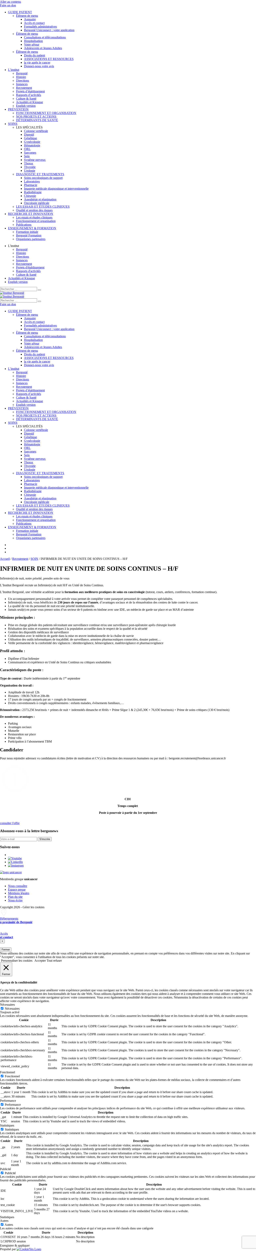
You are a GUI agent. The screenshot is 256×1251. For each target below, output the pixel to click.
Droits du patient (34, 55)
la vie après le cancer (37, 62)
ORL (27, 149)
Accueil (5, 558)
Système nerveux (35, 159)
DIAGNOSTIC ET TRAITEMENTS (40, 174)
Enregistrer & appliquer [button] (15, 1245)
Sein (27, 156)
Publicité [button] (5, 1169)
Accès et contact (34, 23)
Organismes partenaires (30, 239)
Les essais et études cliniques (34, 217)
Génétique (30, 138)
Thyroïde (30, 167)
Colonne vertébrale (36, 131)
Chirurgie (30, 195)
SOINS (12, 123)
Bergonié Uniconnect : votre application (49, 30)
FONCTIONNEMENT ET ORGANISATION (46, 113)
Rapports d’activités (28, 95)
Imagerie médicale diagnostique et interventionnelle (56, 188)
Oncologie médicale (36, 203)
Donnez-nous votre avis (39, 66)
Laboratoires (32, 181)
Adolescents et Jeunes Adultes (43, 48)
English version (26, 105)
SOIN (34, 558)
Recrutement (24, 87)
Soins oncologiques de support (43, 177)
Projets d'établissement (30, 267)
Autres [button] (4, 1220)
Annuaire (30, 19)
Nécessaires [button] (7, 1004)
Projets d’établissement (30, 91)
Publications (23, 224)
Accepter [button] (40, 960)
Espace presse (17, 889)
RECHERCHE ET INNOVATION (30, 214)
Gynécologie (32, 141)
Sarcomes (30, 152)
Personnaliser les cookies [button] (16, 960)
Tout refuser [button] (54, 960)
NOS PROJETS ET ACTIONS (36, 116)
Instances (22, 84)
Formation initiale (27, 232)
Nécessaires (12, 1008)
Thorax (28, 163)
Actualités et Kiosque (29, 102)
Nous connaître (17, 886)
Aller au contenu (10, 1)
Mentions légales (18, 893)
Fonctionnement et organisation (36, 221)
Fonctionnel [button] (7, 1072)
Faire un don (8, 5)
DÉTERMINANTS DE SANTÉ (37, 120)
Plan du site (15, 896)
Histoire (21, 77)
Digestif (29, 134)
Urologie (29, 170)
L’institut (13, 69)
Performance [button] (8, 1100)
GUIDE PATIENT (20, 12)
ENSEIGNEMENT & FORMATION (32, 228)
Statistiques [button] (7, 1125)
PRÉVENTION (18, 109)
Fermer (6, 949)
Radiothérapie (33, 192)
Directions (22, 80)
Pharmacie (30, 185)
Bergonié (22, 73)
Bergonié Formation (28, 235)
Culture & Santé (26, 98)
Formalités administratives (40, 26)
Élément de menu (27, 15)
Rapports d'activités (28, 271)
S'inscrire (44, 839)
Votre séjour (31, 44)
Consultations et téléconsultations (45, 37)
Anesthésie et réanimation (40, 199)
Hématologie (32, 145)
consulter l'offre (10, 823)
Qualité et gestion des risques (34, 210)
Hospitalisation (33, 41)
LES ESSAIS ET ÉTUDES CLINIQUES (43, 206)
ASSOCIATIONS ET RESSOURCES (49, 59)
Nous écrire (15, 900)
